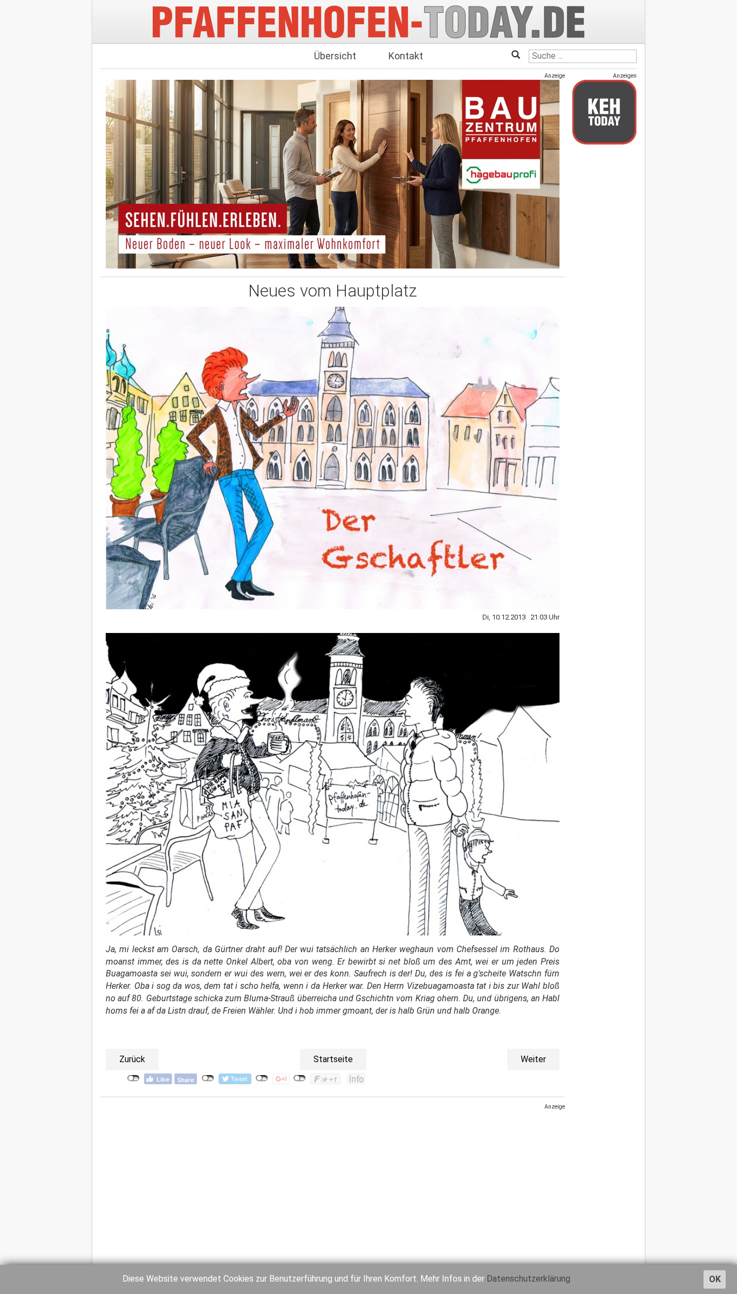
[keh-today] (604, 111)
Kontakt (405, 55)
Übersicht (335, 55)
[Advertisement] (332, 1186)
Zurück (132, 1059)
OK (715, 1279)
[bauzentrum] (332, 173)
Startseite (333, 1059)
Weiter (533, 1059)
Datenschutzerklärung (528, 1279)
